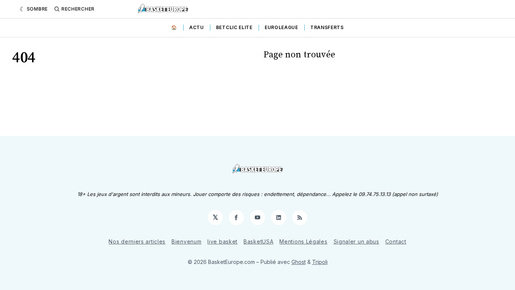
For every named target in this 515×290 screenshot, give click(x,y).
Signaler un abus (356, 241)
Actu (196, 27)
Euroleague (281, 27)
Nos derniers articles (137, 241)
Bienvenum (186, 241)
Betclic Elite (234, 27)
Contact (395, 241)
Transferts (327, 27)
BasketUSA (258, 241)
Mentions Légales (303, 241)
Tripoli (320, 262)
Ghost (298, 262)
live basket (222, 241)
